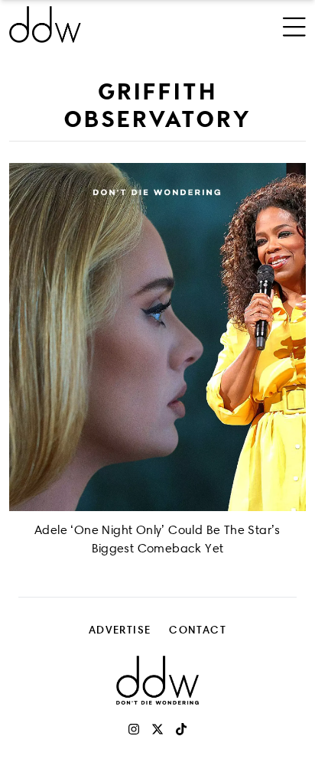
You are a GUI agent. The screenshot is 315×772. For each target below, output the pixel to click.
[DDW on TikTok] (181, 729)
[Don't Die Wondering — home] (102, 24)
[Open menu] (294, 24)
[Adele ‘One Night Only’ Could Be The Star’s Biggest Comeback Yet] (157, 337)
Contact (197, 629)
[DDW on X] (157, 729)
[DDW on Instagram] (133, 729)
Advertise (120, 629)
